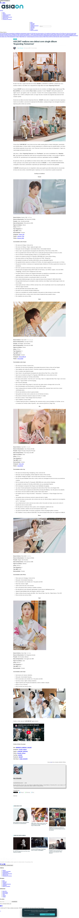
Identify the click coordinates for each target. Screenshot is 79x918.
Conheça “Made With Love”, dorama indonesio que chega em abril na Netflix (30, 36)
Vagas (3, 894)
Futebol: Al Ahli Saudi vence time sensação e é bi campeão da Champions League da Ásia (44, 33)
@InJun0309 (20, 358)
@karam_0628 (20, 238)
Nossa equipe (5, 893)
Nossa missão (5, 892)
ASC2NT (20, 755)
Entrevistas (32, 23)
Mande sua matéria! (34, 30)
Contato (31, 29)
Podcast (1, 10)
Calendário (32, 26)
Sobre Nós (32, 27)
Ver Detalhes (31, 914)
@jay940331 (20, 465)
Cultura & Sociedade (6, 14)
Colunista (4, 882)
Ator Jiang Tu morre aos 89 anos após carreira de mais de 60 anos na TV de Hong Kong (21, 35)
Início (3, 12)
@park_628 (21, 234)
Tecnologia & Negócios (7, 19)
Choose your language (4, 0)
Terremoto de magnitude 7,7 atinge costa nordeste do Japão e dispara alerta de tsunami (36, 34)
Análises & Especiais (34, 25)
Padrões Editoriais (16, 910)
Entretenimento (5, 15)
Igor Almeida (17, 778)
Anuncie (4, 895)
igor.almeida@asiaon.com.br (18, 782)
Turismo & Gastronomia (7, 17)
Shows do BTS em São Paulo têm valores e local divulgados (58, 36)
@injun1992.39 (22, 356)
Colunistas (32, 24)
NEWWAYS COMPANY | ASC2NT (24, 747)
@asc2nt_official (21, 753)
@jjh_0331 (21, 464)
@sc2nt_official (23, 749)
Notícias (4, 13)
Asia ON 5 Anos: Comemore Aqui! (6, 865)
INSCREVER (14, 901)
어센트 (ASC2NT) (23, 759)
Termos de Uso (10, 910)
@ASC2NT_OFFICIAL (22, 751)
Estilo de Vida (5, 18)
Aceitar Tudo (47, 914)
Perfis (31, 22)
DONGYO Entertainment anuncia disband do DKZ (49, 35)
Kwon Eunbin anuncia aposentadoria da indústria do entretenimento (13, 33)
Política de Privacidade (3, 910)
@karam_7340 (20, 236)
